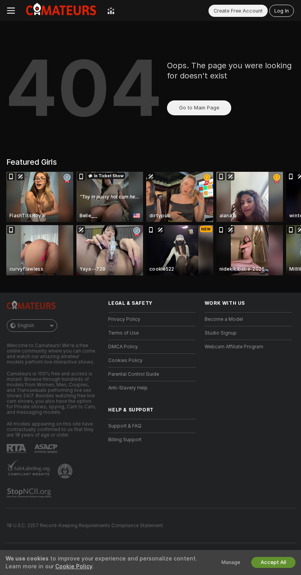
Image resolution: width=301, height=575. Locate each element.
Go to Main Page (199, 108)
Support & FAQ (124, 426)
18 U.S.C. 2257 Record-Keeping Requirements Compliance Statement (85, 525)
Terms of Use (123, 333)
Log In (281, 11)
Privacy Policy (124, 319)
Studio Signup (221, 333)
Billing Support (124, 439)
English (26, 325)
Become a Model (224, 319)
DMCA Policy (123, 346)
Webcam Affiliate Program (234, 346)
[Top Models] (110, 10)
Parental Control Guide (133, 374)
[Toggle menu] (11, 10)
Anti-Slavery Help (128, 388)
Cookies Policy (125, 360)
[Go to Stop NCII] (30, 493)
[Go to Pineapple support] (66, 471)
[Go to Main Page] (61, 10)
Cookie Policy (73, 566)
